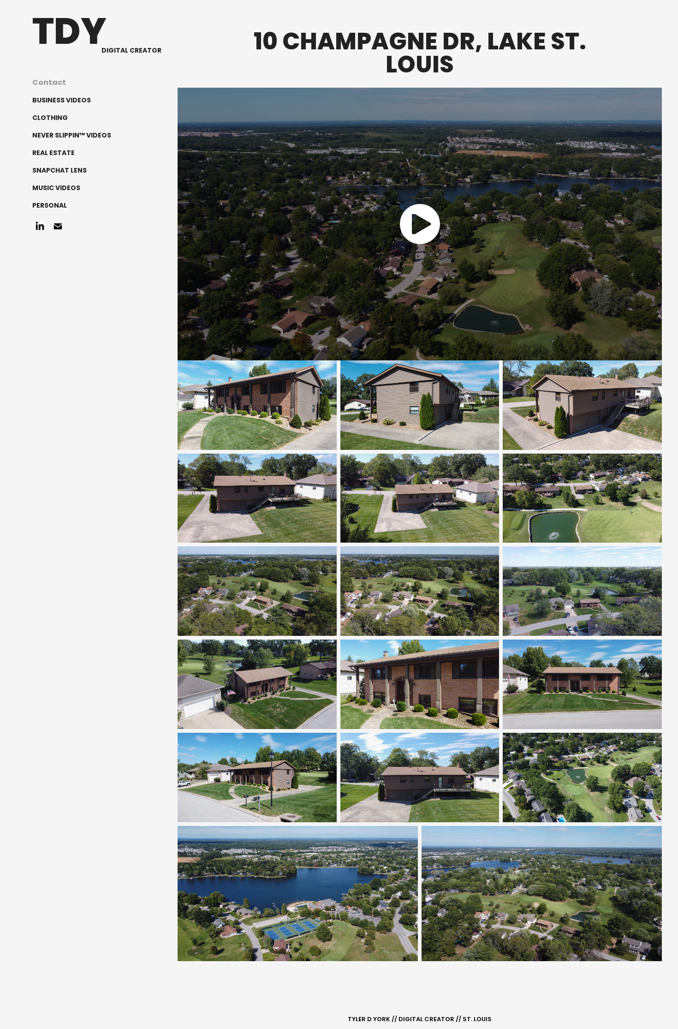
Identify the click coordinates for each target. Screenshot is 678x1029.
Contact (49, 83)
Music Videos (56, 188)
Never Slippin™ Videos (71, 135)
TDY (69, 34)
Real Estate (53, 153)
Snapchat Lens (59, 170)
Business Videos (61, 100)
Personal (49, 205)
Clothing (50, 118)
